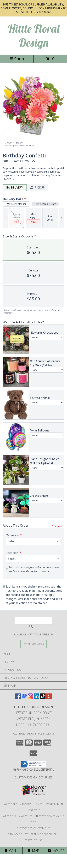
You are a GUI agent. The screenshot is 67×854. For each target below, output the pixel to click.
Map (34, 850)
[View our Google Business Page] (24, 698)
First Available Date (45, 204)
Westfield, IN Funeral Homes (23, 804)
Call (12, 850)
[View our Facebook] (18, 698)
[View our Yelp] (49, 698)
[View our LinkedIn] (36, 698)
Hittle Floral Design (33, 35)
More (7, 179)
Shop (19, 58)
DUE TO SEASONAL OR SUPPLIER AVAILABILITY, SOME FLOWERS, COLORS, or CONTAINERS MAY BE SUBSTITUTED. (33, 8)
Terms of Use (33, 840)
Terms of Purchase (44, 834)
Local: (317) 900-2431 (33, 724)
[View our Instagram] (30, 698)
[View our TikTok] (43, 698)
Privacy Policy (18, 834)
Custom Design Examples (33, 777)
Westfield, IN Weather (17, 816)
